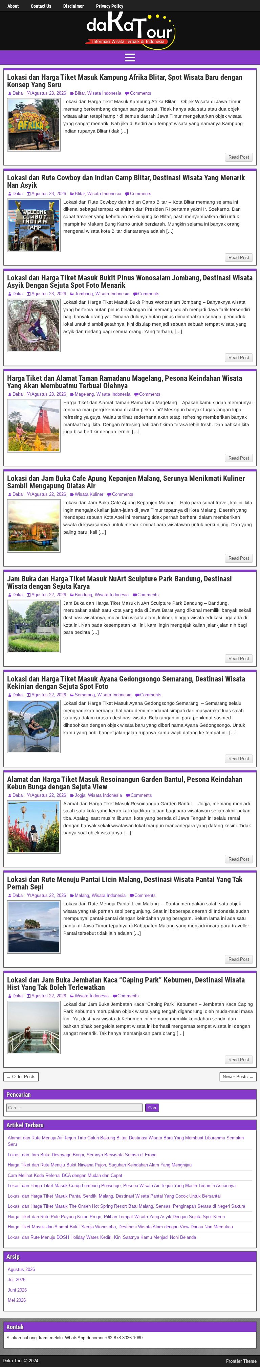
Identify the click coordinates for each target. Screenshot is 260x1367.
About (13, 6)
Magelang (84, 394)
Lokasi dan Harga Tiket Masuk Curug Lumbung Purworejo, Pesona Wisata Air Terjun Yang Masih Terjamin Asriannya (122, 1185)
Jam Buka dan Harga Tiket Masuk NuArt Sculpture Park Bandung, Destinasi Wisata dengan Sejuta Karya (119, 582)
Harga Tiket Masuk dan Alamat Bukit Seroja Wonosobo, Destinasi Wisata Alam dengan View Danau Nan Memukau (120, 1226)
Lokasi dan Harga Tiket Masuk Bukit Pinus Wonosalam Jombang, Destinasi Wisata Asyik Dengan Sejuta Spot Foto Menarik (130, 281)
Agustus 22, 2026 (48, 494)
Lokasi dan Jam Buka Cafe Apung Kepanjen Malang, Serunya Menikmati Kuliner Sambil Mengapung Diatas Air (126, 482)
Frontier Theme (241, 1361)
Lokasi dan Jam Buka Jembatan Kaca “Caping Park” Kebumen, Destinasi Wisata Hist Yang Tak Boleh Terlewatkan (126, 984)
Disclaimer (73, 6)
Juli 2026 (16, 1279)
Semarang (85, 694)
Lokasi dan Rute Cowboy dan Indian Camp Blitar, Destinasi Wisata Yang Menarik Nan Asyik (126, 181)
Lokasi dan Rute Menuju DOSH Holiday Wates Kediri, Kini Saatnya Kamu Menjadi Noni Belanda (102, 1237)
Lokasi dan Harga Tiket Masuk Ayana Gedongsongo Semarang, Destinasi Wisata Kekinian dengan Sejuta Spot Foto (126, 683)
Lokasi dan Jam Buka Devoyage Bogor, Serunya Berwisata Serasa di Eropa (82, 1154)
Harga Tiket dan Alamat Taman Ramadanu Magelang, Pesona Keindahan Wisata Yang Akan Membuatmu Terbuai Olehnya (124, 382)
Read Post (239, 157)
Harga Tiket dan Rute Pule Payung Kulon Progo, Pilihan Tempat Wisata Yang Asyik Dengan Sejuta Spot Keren (116, 1216)
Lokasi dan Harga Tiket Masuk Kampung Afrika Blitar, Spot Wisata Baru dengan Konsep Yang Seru (124, 81)
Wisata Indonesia (104, 93)
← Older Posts (21, 1076)
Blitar (80, 93)
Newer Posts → (238, 1076)
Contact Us (41, 6)
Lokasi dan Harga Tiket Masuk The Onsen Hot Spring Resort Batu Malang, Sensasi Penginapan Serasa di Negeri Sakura (126, 1206)
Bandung (83, 594)
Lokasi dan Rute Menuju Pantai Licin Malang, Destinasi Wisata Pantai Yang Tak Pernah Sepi (125, 883)
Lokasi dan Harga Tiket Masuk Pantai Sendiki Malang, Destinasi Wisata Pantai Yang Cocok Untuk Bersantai (114, 1196)
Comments (140, 93)
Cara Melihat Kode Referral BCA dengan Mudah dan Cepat (65, 1175)
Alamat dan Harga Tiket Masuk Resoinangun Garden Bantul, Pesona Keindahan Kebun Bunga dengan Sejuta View (124, 783)
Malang (82, 895)
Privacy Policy (109, 6)
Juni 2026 (17, 1290)
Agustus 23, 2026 (48, 93)
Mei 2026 (17, 1300)
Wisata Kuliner (89, 494)
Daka (18, 93)
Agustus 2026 (21, 1269)
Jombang (84, 293)
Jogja (80, 795)
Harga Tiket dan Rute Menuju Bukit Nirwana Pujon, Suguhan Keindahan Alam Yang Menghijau (100, 1164)
